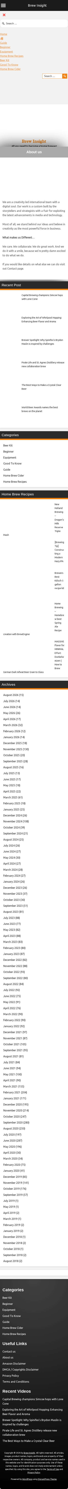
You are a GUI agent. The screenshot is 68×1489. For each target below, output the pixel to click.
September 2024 (13, 833)
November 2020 (12, 1110)
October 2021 (11, 1044)
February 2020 (11, 1164)
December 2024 (12, 815)
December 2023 (12, 887)
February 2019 (11, 1224)
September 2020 (13, 1122)
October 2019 (11, 1188)
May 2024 (9, 857)
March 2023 (10, 941)
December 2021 (12, 1032)
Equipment (6, 51)
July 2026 (9, 701)
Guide (3, 42)
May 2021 (9, 1074)
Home (3, 34)
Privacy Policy (10, 1375)
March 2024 (10, 869)
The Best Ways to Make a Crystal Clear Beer (28, 1440)
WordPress (27, 1479)
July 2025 (9, 773)
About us (7, 1357)
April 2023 (9, 935)
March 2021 (10, 1086)
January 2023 (11, 953)
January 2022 (11, 1026)
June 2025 (9, 779)
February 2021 (11, 1092)
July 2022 (9, 989)
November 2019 (12, 1182)
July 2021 (9, 1062)
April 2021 (9, 1080)
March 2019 (10, 1218)
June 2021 (9, 1068)
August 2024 (10, 839)
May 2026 (9, 712)
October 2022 (11, 971)
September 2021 (13, 1050)
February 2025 (11, 803)
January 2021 (11, 1098)
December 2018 (12, 1236)
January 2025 (11, 809)
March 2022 (10, 1014)
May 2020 (9, 1146)
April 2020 (9, 1152)
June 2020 (9, 1140)
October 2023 (11, 899)
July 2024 (9, 845)
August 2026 (10, 694)
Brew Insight (37, 5)
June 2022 (9, 996)
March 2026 (10, 725)
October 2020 (11, 1116)
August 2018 (10, 1261)
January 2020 (11, 1170)
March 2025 (10, 797)
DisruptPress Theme (47, 1479)
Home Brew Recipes (11, 55)
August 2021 (10, 1056)
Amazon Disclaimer (14, 1363)
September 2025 (13, 761)
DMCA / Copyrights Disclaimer (20, 1369)
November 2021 (12, 1038)
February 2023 (11, 947)
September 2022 (13, 978)
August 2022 (10, 984)
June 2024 (9, 851)
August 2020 (10, 1128)
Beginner (5, 47)
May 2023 (9, 929)
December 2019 (12, 1176)
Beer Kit (4, 60)
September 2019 (13, 1194)
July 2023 (9, 917)
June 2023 (9, 923)
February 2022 (11, 1020)
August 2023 (10, 911)
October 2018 (11, 1248)
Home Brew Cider (10, 69)
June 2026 (9, 707)
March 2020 (10, 1158)
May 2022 (9, 1002)
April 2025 (9, 791)
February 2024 (11, 875)
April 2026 (9, 719)
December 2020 (12, 1104)
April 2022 (9, 1008)
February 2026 (11, 731)
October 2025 (11, 755)
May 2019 (9, 1206)
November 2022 (12, 965)
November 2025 (12, 749)
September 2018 (13, 1255)
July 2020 (9, 1134)
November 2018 (12, 1242)
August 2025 (10, 767)
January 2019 (11, 1230)
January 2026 (11, 737)
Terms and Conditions (15, 1381)
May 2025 (9, 785)
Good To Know (9, 64)
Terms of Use (53, 1469)
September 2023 (13, 905)
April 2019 (9, 1212)
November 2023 (12, 893)
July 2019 (9, 1200)
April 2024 (9, 863)
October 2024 (11, 827)
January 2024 (11, 881)
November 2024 (12, 821)
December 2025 (12, 743)
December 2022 (12, 959)
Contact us (9, 1351)
